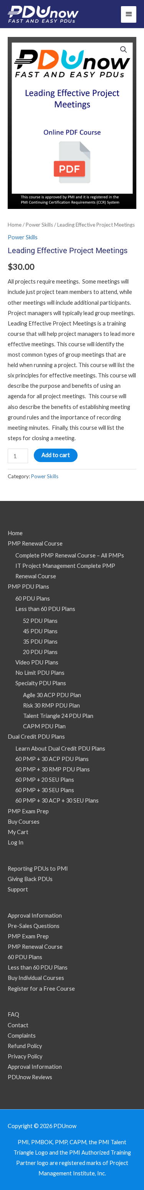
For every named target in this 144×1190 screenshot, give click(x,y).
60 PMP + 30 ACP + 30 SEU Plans (57, 800)
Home (15, 225)
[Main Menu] (128, 14)
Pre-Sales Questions (34, 926)
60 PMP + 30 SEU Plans (44, 790)
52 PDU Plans (40, 621)
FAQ (13, 1014)
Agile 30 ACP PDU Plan (52, 695)
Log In (15, 842)
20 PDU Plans (40, 652)
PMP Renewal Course (35, 543)
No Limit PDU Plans (40, 672)
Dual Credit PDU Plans (36, 736)
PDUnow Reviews (30, 1077)
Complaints (22, 1035)
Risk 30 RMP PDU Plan (51, 705)
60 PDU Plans (32, 598)
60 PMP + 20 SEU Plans (44, 779)
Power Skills (39, 225)
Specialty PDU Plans (40, 683)
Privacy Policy (25, 1056)
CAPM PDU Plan (44, 726)
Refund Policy (25, 1046)
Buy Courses (24, 821)
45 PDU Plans (40, 631)
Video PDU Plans (36, 662)
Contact (18, 1025)
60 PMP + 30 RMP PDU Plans (52, 769)
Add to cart (55, 455)
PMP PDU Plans (28, 586)
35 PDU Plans (40, 641)
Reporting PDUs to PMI (38, 868)
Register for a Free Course (41, 988)
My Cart (18, 832)
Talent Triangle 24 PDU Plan (58, 716)
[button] (124, 50)
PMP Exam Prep (28, 811)
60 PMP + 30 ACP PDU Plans (52, 759)
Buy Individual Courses (36, 978)
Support (18, 889)
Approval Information (35, 915)
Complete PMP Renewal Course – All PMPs (69, 555)
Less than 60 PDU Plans (45, 609)
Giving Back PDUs (30, 879)
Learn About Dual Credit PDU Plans (60, 748)
